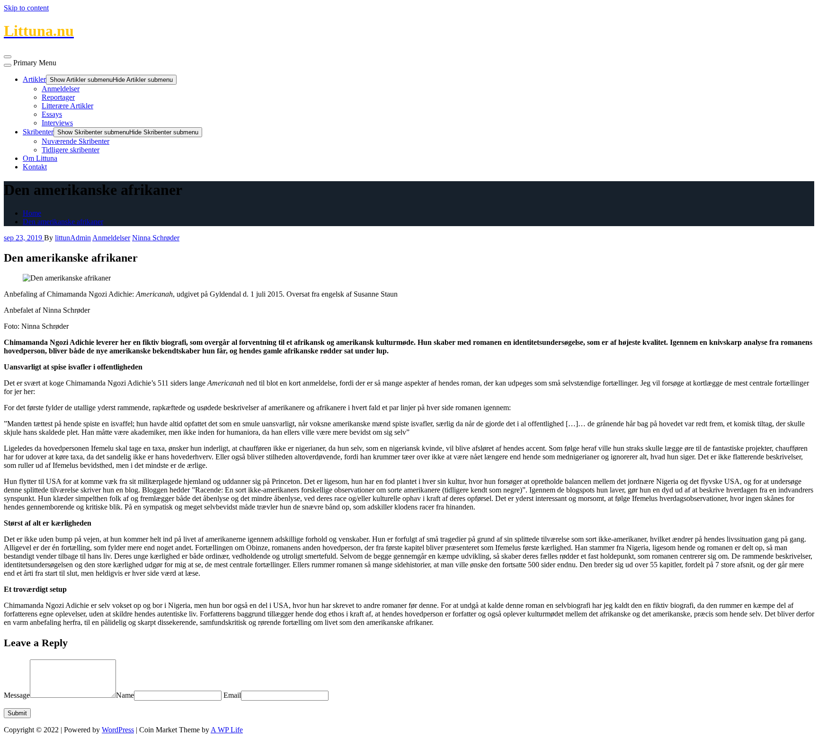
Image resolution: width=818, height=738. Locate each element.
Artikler (34, 79)
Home (32, 213)
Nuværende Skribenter (75, 141)
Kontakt (35, 167)
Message (17, 695)
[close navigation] (7, 65)
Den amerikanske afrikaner (63, 222)
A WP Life (227, 730)
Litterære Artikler (67, 106)
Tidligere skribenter (70, 150)
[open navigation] (7, 56)
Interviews (57, 123)
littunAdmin (73, 238)
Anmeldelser (61, 89)
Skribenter (38, 132)
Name (125, 695)
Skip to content (26, 8)
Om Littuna (40, 158)
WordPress (118, 730)
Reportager (58, 97)
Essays (52, 114)
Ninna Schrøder (155, 238)
